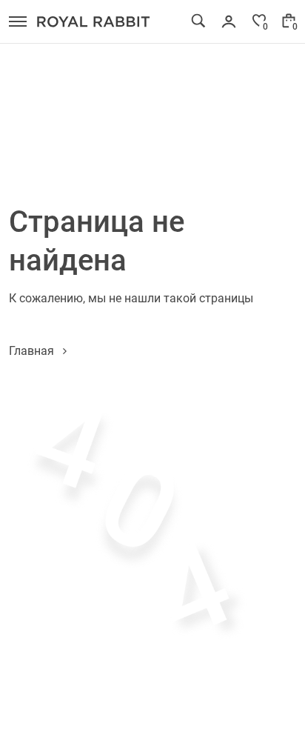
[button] (18, 21)
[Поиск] (198, 20)
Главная (31, 350)
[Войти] (229, 21)
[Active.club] (93, 21)
